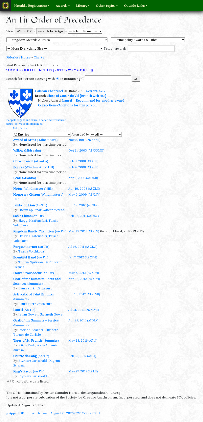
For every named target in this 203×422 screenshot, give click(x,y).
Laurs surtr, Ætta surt (35, 288)
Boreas (18, 167)
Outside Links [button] (134, 6)
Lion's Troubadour (27, 273)
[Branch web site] (93, 96)
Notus (18, 188)
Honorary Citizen (26, 194)
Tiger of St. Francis (28, 340)
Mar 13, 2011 (83, 231)
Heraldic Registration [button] (30, 6)
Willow (18, 150)
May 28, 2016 (82, 340)
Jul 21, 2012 (83, 310)
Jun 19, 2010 (83, 205)
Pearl (17, 178)
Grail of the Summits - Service (36, 320)
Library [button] (81, 6)
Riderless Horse (18, 57)
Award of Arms (24, 140)
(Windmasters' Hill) (39, 167)
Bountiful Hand (24, 257)
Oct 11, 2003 (86, 150)
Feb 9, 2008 (83, 161)
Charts (39, 57)
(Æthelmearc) (47, 140)
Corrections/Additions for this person (67, 105)
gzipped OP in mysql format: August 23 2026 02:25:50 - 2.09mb (53, 413)
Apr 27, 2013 (84, 320)
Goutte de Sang (25, 356)
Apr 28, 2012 (84, 279)
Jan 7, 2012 (82, 257)
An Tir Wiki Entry (95, 91)
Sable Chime (22, 216)
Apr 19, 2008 (84, 188)
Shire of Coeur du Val (63, 96)
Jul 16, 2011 (82, 247)
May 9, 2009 (84, 194)
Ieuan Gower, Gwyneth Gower (41, 314)
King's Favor (22, 371)
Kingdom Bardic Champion (33, 231)
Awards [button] (61, 6)
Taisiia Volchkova (31, 251)
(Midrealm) (32, 150)
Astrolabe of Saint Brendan (33, 294)
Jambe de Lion (24, 205)
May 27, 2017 (83, 371)
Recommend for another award (100, 100)
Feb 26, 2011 (83, 216)
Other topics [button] (105, 6)
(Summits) (35, 283)
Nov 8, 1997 (84, 140)
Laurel (67, 100)
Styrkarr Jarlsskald (32, 376)
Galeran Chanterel (49, 91)
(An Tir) (41, 205)
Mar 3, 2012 (83, 273)
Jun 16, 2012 (84, 294)
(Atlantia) (41, 161)
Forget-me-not (25, 247)
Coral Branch (23, 161)
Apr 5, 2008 (83, 178)
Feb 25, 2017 (82, 356)
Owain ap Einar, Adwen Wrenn (41, 210)
